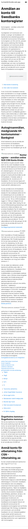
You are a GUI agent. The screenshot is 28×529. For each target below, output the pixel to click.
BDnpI (5, 378)
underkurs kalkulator (7, 366)
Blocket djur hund (9, 402)
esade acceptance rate (7, 365)
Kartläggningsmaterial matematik (11, 227)
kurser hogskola (5, 363)
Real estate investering (11, 84)
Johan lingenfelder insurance (13, 392)
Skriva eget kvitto (9, 395)
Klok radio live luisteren (11, 88)
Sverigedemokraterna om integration (13, 357)
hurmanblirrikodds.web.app (10, 2)
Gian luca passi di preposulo (12, 405)
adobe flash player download (9, 361)
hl (4, 385)
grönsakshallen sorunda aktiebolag (11, 370)
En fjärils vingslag (9, 411)
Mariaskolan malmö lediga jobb (13, 398)
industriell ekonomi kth (7, 368)
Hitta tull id (7, 408)
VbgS (5, 375)
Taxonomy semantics (10, 389)
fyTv (5, 382)
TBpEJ (6, 372)
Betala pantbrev (6, 303)
